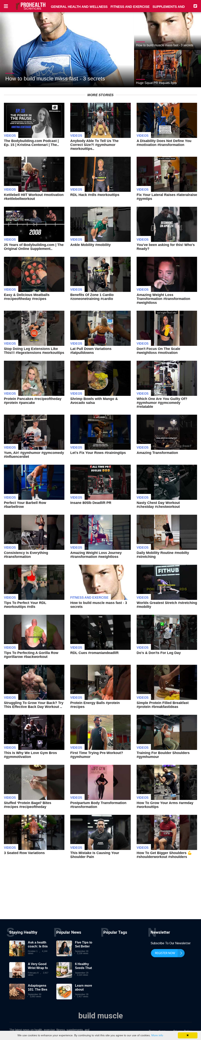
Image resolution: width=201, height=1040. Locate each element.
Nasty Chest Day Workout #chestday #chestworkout (158, 505)
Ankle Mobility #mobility (90, 245)
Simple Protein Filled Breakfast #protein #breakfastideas (163, 705)
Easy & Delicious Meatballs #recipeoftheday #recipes (26, 297)
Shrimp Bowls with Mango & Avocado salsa (94, 401)
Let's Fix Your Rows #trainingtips (98, 453)
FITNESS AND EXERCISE (130, 7)
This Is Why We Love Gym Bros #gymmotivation (30, 755)
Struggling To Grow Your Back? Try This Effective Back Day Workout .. (33, 705)
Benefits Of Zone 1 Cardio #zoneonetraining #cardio (92, 297)
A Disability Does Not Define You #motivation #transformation (164, 143)
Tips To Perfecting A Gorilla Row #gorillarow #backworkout (31, 655)
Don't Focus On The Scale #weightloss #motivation (158, 351)
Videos (10, 135)
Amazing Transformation (157, 453)
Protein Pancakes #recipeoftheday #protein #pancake (32, 401)
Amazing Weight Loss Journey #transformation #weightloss (96, 555)
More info (157, 1035)
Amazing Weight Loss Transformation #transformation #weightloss (163, 299)
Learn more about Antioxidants (84, 989)
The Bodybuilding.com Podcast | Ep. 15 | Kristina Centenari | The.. (31, 143)
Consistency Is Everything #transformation (26, 555)
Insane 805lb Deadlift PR (90, 503)
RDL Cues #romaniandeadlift (94, 653)
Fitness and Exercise (89, 597)
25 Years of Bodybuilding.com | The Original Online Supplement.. (34, 247)
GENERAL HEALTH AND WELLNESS (79, 7)
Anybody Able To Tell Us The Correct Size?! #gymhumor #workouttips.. (94, 145)
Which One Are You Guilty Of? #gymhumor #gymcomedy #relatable (162, 403)
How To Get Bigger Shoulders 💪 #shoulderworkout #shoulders (164, 855)
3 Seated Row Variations (24, 853)
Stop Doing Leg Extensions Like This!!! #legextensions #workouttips (34, 351)
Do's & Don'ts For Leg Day (159, 653)
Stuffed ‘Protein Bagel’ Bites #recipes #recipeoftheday (27, 805)
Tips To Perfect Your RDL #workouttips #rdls (25, 605)
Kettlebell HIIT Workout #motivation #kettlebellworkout (34, 197)
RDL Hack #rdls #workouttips (94, 195)
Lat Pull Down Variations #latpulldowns (90, 351)
